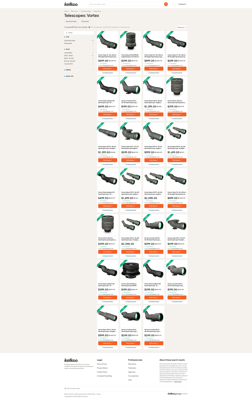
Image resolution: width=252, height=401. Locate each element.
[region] (126, 21)
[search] (166, 4)
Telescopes (97, 11)
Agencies (131, 372)
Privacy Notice (102, 368)
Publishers (132, 368)
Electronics (74, 11)
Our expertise (133, 376)
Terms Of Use (102, 364)
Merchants (132, 364)
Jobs (130, 380)
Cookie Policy (102, 372)
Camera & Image (86, 11)
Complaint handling (104, 376)
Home (66, 11)
